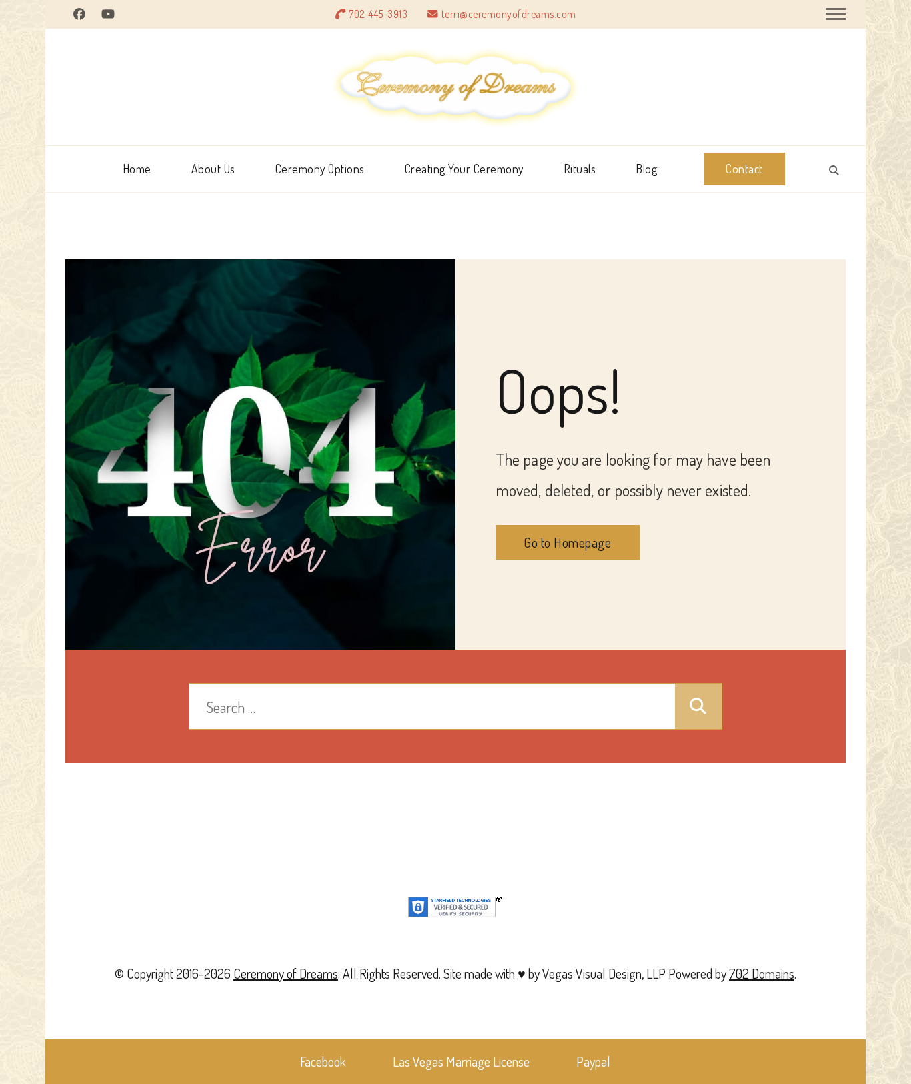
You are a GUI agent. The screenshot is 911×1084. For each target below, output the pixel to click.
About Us (213, 168)
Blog (646, 168)
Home (137, 168)
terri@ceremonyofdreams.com (508, 14)
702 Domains (761, 973)
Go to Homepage (567, 542)
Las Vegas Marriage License (461, 1061)
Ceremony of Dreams (285, 973)
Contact (744, 168)
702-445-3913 (378, 14)
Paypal (593, 1061)
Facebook (323, 1061)
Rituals (580, 168)
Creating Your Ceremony (464, 168)
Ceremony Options (320, 168)
